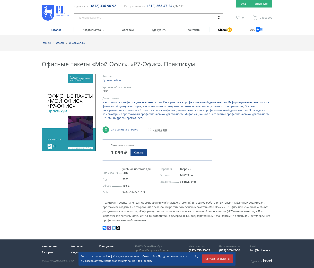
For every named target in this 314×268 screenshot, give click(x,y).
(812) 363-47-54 (159, 5)
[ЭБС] (256, 31)
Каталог (56, 30)
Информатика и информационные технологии (132, 102)
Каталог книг (50, 246)
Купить (139, 152)
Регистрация (261, 3)
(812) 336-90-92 (103, 5)
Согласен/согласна (217, 258)
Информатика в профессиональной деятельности (195, 102)
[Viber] (109, 228)
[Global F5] (225, 31)
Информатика (77, 42)
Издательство (92, 30)
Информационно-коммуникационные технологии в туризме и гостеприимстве (193, 106)
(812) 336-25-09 (199, 250)
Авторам (128, 30)
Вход (243, 3)
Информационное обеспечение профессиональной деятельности (227, 114)
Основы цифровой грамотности (123, 118)
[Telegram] (114, 228)
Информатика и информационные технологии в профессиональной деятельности (195, 110)
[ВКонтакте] (104, 228)
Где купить (159, 30)
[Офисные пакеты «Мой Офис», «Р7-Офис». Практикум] (69, 112)
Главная (46, 42)
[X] (118, 228)
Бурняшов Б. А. (112, 80)
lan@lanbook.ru (261, 250)
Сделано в (261, 261)
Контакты (194, 30)
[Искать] (219, 18)
